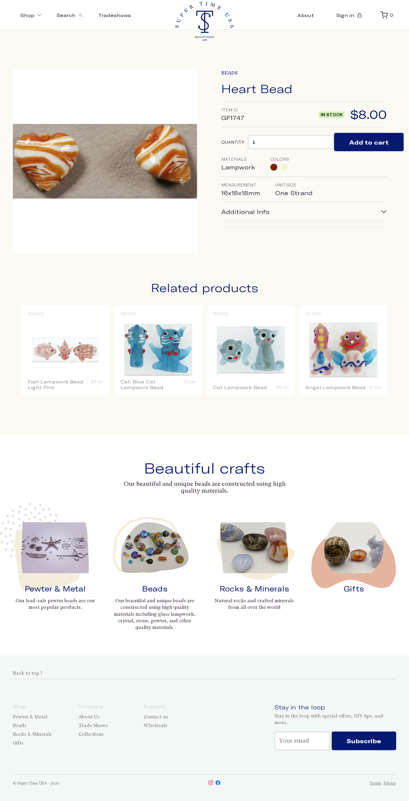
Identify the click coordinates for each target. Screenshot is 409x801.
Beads (229, 73)
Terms (375, 783)
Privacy (390, 783)
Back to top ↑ (28, 673)
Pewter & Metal (55, 588)
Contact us (156, 717)
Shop (27, 15)
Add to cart (369, 142)
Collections (91, 734)
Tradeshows (114, 15)
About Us (89, 717)
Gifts (354, 588)
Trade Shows (93, 725)
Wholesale (155, 725)
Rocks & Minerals (254, 588)
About (305, 15)
